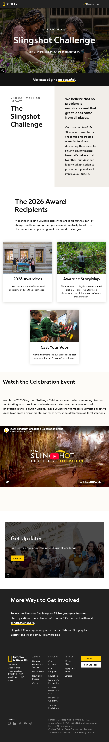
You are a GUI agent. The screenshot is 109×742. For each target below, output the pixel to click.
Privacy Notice (65, 732)
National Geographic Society (37, 664)
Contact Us (37, 683)
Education (53, 675)
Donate (90, 4)
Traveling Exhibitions (53, 706)
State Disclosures (73, 729)
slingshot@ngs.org (22, 622)
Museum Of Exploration (53, 681)
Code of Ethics (55, 729)
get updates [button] (91, 665)
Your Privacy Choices (84, 732)
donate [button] (91, 658)
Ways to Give (68, 662)
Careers (68, 675)
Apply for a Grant (70, 670)
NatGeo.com (38, 671)
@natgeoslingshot (74, 613)
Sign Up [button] (17, 558)
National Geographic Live (54, 690)
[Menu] (105, 4)
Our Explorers (52, 662)
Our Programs (52, 670)
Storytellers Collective (53, 699)
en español (66, 79)
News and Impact (37, 677)
